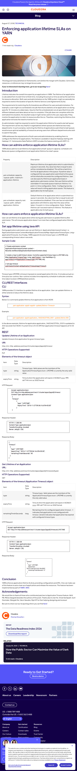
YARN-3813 (24, 588)
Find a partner (23, 737)
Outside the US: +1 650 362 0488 (17, 714)
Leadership (28, 695)
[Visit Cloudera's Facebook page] (4, 689)
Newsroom (41, 695)
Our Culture (6, 734)
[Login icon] (3, 9)
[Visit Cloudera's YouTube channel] (21, 689)
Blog (38, 15)
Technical (19, 23)
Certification (23, 727)
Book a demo (38, 676)
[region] (40, 756)
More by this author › (17, 617)
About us (6, 695)
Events (36, 731)
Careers (17, 695)
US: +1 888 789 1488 (11, 711)
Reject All (51, 765)
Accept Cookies (66, 765)
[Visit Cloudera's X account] (10, 689)
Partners (53, 695)
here (48, 87)
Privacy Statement (59, 760)
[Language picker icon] (8, 9)
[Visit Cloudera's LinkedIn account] (15, 689)
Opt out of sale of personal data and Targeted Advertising (19, 765)
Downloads (22, 734)
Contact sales (23, 731)
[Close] (72, 745)
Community (38, 737)
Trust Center (38, 734)
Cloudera (18, 45)
